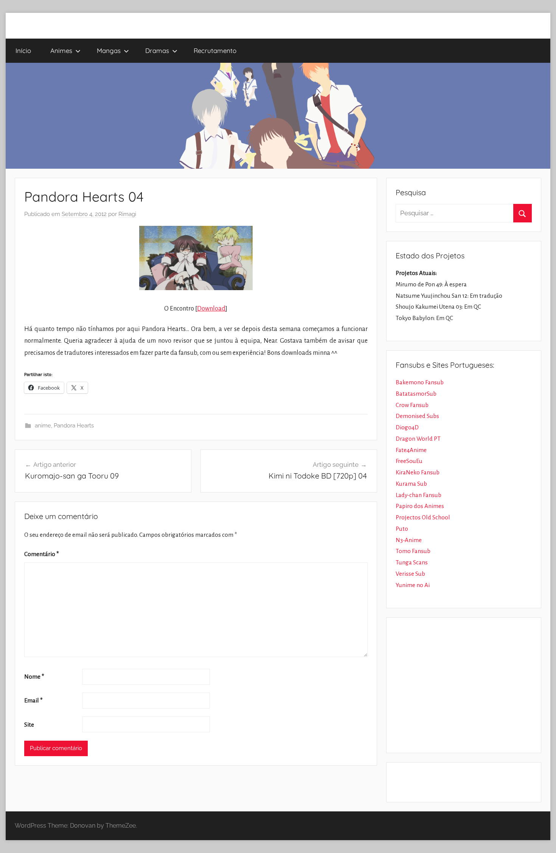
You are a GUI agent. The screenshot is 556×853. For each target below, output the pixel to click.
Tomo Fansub (413, 551)
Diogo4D (407, 427)
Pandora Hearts (74, 425)
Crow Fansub (412, 405)
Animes (61, 50)
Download (211, 308)
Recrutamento (215, 50)
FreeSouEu (409, 461)
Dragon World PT (418, 438)
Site (29, 724)
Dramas (157, 50)
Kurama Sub (411, 483)
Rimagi (127, 214)
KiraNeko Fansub (418, 472)
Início (23, 50)
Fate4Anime (411, 450)
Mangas (109, 50)
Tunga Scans (412, 562)
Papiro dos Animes (420, 506)
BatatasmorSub (416, 393)
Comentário (41, 554)
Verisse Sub (410, 573)
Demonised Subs (417, 416)
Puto (402, 528)
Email (33, 700)
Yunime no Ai (413, 585)
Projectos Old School (423, 517)
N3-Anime (409, 540)
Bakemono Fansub (420, 382)
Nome (34, 676)
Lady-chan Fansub (418, 495)
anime (43, 425)
